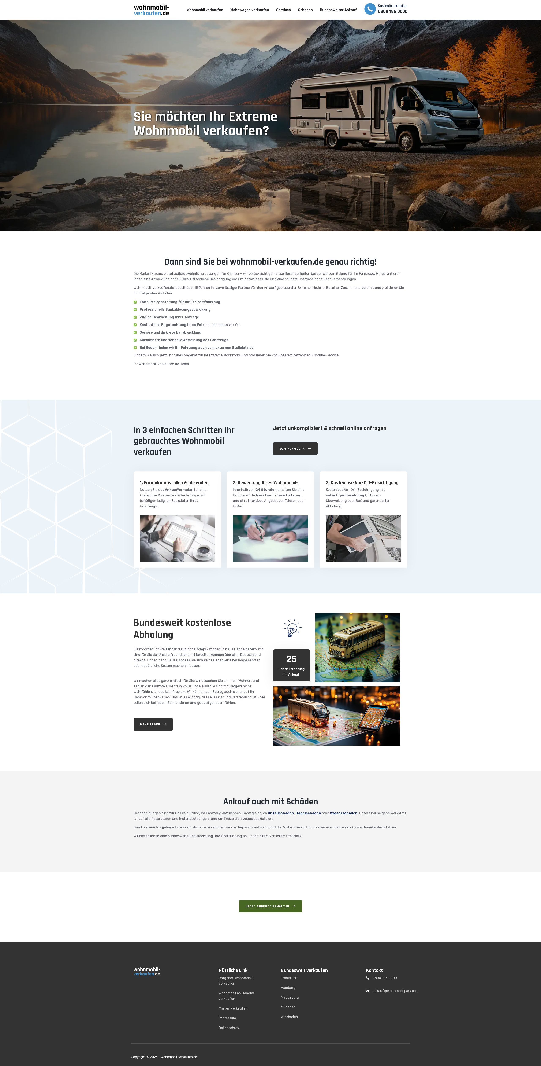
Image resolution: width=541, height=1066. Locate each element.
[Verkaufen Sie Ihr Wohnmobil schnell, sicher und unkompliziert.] (154, 10)
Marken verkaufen (233, 1008)
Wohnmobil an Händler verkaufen (236, 996)
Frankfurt (288, 978)
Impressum (227, 1018)
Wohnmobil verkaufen (205, 10)
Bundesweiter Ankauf (338, 10)
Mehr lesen (150, 724)
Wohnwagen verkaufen (249, 10)
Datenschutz (229, 1028)
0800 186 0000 (385, 978)
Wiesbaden (289, 1017)
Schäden (305, 10)
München (288, 1007)
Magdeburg (290, 997)
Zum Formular (292, 448)
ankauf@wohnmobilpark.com (396, 991)
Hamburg (288, 988)
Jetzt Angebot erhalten (268, 906)
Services (283, 10)
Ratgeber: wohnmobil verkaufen (235, 980)
